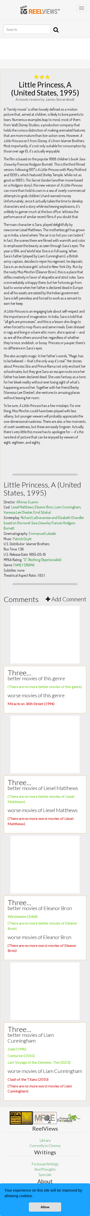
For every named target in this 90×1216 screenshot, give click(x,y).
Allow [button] (45, 1207)
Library (45, 1140)
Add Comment (68, 599)
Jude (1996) (17, 1049)
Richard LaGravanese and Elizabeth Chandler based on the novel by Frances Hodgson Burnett (44, 522)
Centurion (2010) (21, 1055)
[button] (34, 1196)
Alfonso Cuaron (27, 502)
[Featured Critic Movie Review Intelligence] (21, 1118)
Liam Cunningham (68, 507)
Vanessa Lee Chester (18, 512)
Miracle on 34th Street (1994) (31, 703)
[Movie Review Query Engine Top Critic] (45, 1118)
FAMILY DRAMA (24, 565)
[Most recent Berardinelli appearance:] (68, 1118)
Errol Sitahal (42, 512)
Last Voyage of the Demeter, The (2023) (39, 1062)
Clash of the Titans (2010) (28, 1079)
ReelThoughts (45, 1169)
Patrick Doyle (22, 538)
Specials (45, 1174)
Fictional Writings (45, 1164)
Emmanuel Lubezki (42, 533)
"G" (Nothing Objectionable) (42, 559)
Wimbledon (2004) (23, 916)
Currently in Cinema (45, 1145)
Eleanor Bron (44, 507)
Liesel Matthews (22, 507)
